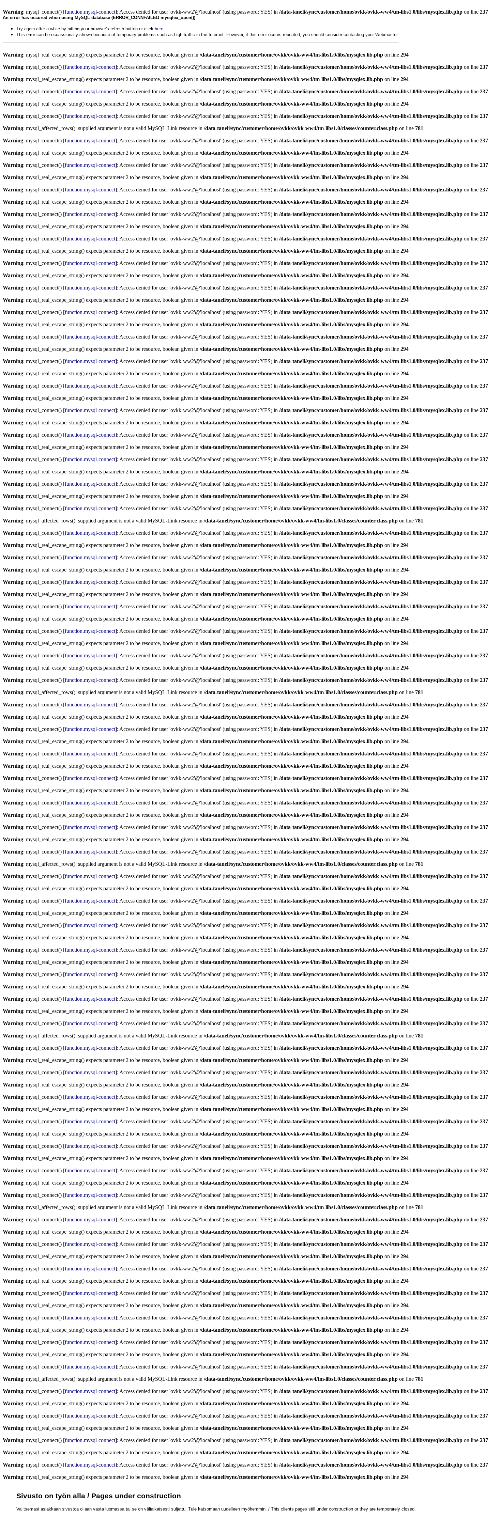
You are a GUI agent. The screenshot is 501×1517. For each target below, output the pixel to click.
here (159, 28)
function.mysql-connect (90, 12)
